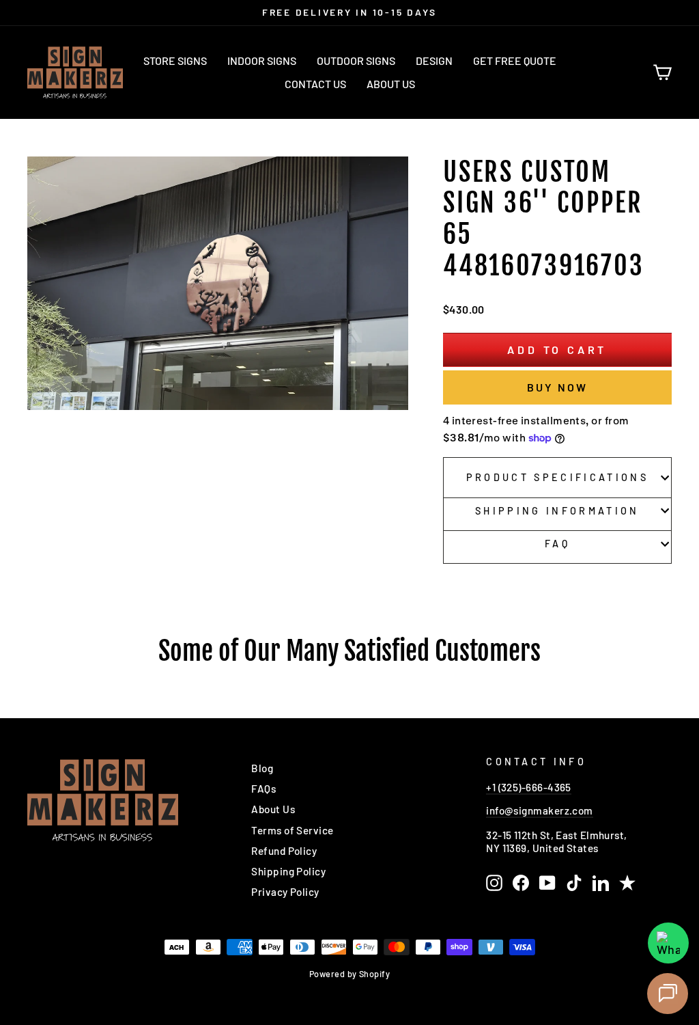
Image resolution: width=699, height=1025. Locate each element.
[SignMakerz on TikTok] (574, 883)
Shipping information (557, 511)
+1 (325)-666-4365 (528, 787)
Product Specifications (557, 477)
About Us (391, 83)
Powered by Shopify (349, 973)
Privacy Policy (285, 892)
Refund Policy (284, 851)
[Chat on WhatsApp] (668, 943)
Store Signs (175, 60)
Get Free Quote (514, 60)
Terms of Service (292, 830)
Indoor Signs (261, 60)
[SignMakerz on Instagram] (494, 883)
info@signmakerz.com (539, 810)
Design (434, 60)
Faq (557, 543)
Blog (262, 768)
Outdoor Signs (356, 60)
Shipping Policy (288, 871)
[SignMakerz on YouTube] (547, 883)
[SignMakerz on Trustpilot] (627, 883)
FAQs (263, 788)
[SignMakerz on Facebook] (521, 883)
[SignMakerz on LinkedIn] (601, 883)
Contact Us (315, 83)
